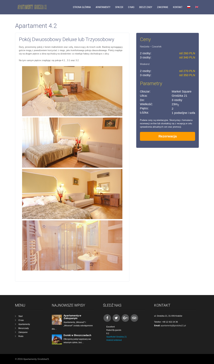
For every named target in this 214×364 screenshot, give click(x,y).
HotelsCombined (114, 340)
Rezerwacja (167, 136)
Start (20, 316)
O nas (131, 7)
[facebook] (107, 318)
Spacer (119, 7)
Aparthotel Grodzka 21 (116, 337)
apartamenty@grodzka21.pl (173, 325)
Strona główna (82, 7)
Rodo (20, 336)
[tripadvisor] (134, 318)
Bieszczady (145, 7)
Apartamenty (103, 7)
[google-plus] (125, 318)
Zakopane (162, 7)
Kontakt (177, 7)
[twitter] (116, 318)
